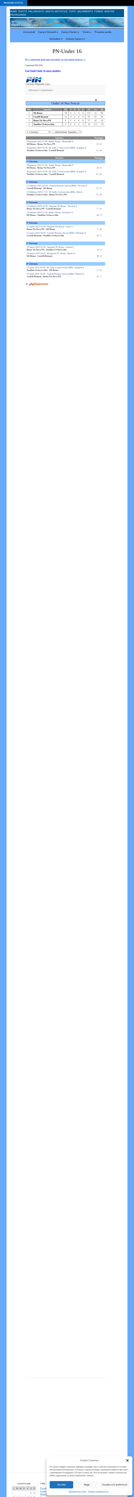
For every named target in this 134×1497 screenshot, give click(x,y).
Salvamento (85, 11)
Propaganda (18, 14)
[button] (127, 1460)
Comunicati (29, 32)
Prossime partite (103, 32)
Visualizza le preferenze (114, 1484)
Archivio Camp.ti (74, 39)
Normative (55, 39)
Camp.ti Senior (69, 32)
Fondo (98, 11)
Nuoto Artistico (57, 11)
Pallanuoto (36, 11)
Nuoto (22, 11)
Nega (87, 1484)
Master (109, 11)
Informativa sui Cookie (77, 1491)
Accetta (61, 1484)
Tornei (86, 32)
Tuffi (72, 11)
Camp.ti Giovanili (47, 32)
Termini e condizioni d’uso (98, 1491)
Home (13, 11)
